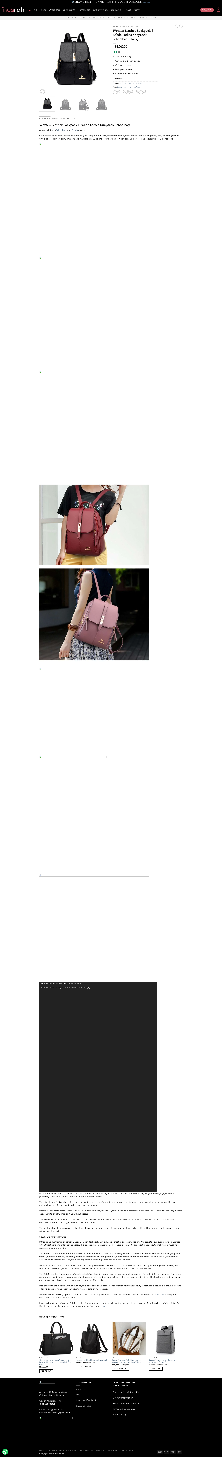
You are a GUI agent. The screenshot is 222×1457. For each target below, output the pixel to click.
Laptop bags (54, 10)
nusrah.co (108, 1306)
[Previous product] (181, 26)
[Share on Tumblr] (141, 92)
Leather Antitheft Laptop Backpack (91, 1360)
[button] (42, 91)
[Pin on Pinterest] (132, 92)
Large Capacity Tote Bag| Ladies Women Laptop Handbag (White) (126, 1361)
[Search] (30, 10)
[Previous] (44, 60)
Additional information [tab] (63, 118)
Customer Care (83, 1406)
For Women (119, 18)
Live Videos (71, 18)
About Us (80, 1389)
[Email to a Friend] (128, 92)
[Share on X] (119, 92)
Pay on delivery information (126, 1392)
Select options (84, 1366)
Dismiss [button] (146, 2)
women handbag (133, 87)
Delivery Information (123, 1398)
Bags (122, 26)
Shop (36, 10)
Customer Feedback (147, 18)
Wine (58, 130)
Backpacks (85, 10)
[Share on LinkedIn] (137, 92)
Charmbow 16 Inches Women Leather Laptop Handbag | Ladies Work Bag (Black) (55, 1362)
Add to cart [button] (46, 1371)
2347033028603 (47, 1404)
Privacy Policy (119, 1414)
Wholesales (98, 18)
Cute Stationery (100, 10)
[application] (98, 1087)
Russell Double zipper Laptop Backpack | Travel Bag (162, 1361)
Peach (75, 130)
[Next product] (176, 26)
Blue (64, 130)
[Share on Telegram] (145, 92)
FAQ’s (79, 1395)
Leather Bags (69, 10)
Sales (128, 10)
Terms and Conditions (124, 1409)
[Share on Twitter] (124, 92)
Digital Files (116, 10)
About (137, 10)
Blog (43, 10)
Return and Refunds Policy (126, 1403)
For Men (131, 18)
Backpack (160, 1294)
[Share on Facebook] (115, 92)
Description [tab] (45, 118)
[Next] (105, 60)
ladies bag (121, 87)
